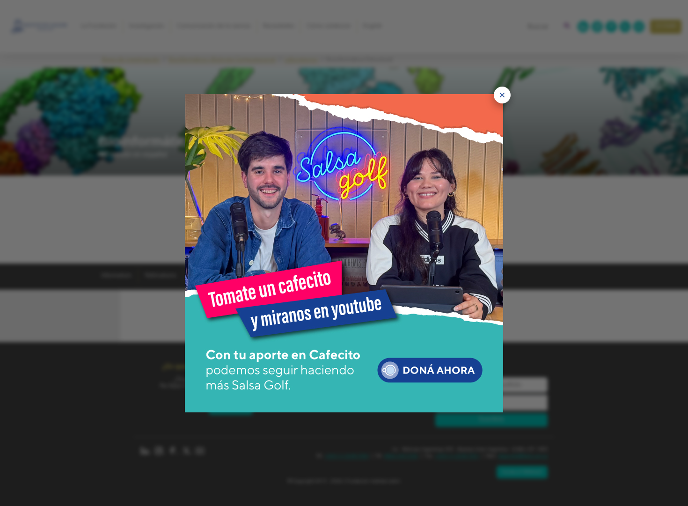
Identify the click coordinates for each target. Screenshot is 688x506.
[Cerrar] (502, 95)
